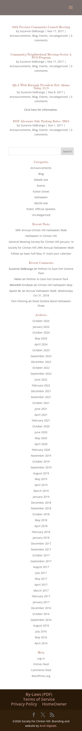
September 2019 (41, 467)
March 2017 (41, 590)
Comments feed (41, 670)
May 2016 (41, 637)
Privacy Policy (24, 704)
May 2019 (41, 479)
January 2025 (41, 327)
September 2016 (41, 620)
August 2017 (41, 567)
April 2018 (41, 526)
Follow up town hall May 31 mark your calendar (41, 253)
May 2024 (41, 338)
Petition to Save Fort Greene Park (47, 279)
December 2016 (41, 608)
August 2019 (41, 473)
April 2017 (41, 584)
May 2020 (41, 438)
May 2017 (41, 578)
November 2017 (41, 549)
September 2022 (41, 373)
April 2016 (41, 643)
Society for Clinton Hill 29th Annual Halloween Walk (41, 247)
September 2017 (41, 561)
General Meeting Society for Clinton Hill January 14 (41, 242)
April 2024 (41, 344)
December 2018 (41, 502)
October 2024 (41, 332)
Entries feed (41, 664)
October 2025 (41, 321)
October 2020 (41, 426)
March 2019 (41, 491)
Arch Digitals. (48, 726)
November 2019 (41, 455)
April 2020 (41, 444)
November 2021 (41, 397)
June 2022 (41, 379)
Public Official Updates (41, 209)
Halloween (41, 197)
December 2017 (41, 543)
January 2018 (41, 537)
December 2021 (41, 391)
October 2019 (41, 461)
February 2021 (41, 420)
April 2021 (41, 414)
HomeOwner (54, 704)
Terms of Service (39, 699)
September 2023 (41, 356)
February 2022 (41, 385)
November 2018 (41, 508)
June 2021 (41, 409)
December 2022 (41, 362)
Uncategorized (58, 35)
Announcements (20, 35)
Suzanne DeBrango (32, 31)
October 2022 (41, 367)
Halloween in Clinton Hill (41, 236)
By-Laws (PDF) (39, 694)
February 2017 (41, 596)
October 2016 (41, 614)
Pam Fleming (19, 301)
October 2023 (41, 350)
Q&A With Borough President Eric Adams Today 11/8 (41, 87)
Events (43, 35)
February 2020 (41, 450)
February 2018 (41, 532)
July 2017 (41, 573)
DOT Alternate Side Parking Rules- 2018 (41, 121)
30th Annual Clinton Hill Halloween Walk (41, 230)
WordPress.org (41, 676)
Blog (35, 35)
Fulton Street (41, 191)
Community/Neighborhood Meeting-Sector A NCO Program (41, 56)
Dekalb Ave (41, 180)
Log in (41, 658)
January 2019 (41, 496)
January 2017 (41, 602)
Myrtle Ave (41, 203)
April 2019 (41, 485)
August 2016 (41, 625)
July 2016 (41, 631)
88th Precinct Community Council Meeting (41, 27)
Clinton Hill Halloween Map (55, 285)
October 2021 (41, 403)
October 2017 (41, 555)
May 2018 (41, 520)
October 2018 (41, 514)
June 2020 (41, 432)
